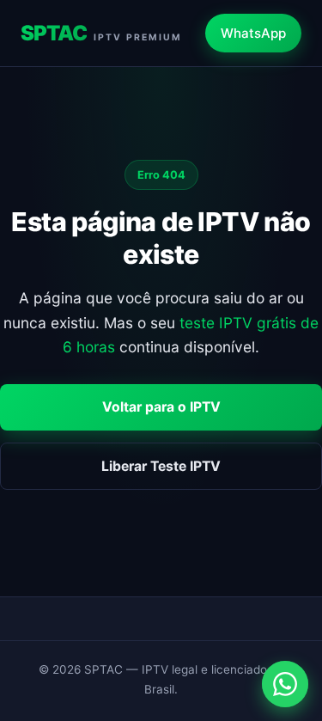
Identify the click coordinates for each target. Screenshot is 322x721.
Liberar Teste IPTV (161, 466)
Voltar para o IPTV (161, 407)
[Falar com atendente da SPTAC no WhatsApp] (285, 684)
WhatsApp (253, 33)
